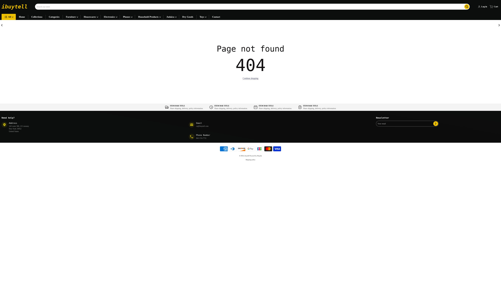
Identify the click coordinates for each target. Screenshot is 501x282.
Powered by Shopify (256, 156)
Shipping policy (250, 159)
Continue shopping (250, 78)
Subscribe (435, 123)
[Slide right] (499, 25)
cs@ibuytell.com (202, 126)
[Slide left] (2, 25)
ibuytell (246, 156)
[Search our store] (466, 6)
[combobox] (252, 7)
